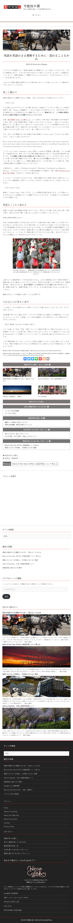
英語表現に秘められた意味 (12, 567)
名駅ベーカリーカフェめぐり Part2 (16, 897)
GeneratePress (47, 920)
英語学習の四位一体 (35, 418)
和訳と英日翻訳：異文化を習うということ (18, 425)
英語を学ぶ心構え (11, 455)
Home (6, 807)
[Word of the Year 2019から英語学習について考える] (36, 667)
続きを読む (28, 642)
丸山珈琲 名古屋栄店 (11, 893)
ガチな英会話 (42, 396)
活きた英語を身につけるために (35, 407)
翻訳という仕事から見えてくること (16, 422)
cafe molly (7, 906)
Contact (7, 823)
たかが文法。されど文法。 (20, 436)
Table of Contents (10, 811)
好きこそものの (17, 434)
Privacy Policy (9, 826)
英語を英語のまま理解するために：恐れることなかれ (18, 380)
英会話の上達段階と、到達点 (12, 396)
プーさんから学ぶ (10, 413)
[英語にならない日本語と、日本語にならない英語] (36, 696)
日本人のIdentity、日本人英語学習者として (52, 379)
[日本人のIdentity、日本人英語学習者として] (36, 728)
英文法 (7, 458)
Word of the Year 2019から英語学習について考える (22, 445)
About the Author (11, 819)
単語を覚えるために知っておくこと (36, 441)
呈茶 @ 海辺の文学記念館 (12, 910)
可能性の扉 (31, 5)
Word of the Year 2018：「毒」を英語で (18, 790)
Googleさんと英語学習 (11, 786)
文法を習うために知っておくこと (35, 430)
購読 (6, 596)
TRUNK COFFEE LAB (11, 902)
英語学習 (15, 458)
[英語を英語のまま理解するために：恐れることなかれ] (36, 635)
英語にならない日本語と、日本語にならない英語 (20, 447)
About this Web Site (11, 815)
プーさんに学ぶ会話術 (12, 411)
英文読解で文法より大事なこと (19, 119)
